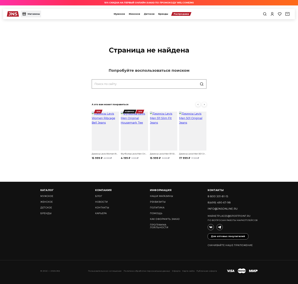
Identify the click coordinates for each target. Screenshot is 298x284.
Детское (149, 14)
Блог (98, 196)
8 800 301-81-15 (218, 196)
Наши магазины (161, 196)
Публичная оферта (206, 271)
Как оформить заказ (164, 219)
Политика (157, 207)
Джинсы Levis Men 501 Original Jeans (192, 153)
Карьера (101, 213)
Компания (103, 190)
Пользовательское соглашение (105, 271)
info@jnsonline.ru (223, 208)
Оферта (176, 271)
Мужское (119, 14)
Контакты (102, 207)
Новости (101, 201)
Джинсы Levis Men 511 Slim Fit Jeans (163, 153)
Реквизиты (158, 201)
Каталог (47, 190)
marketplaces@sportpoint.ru (229, 216)
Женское (134, 14)
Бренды (163, 14)
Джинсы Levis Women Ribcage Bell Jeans (105, 153)
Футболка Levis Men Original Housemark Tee (134, 153)
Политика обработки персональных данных (147, 271)
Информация (161, 190)
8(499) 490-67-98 (219, 202)
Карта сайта (188, 271)
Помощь (156, 213)
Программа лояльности (159, 226)
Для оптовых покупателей (228, 236)
